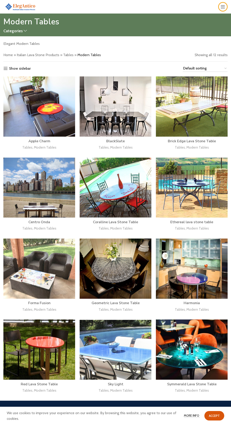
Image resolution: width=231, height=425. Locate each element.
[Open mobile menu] (223, 6)
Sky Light (115, 384)
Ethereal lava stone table (191, 222)
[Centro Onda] (39, 188)
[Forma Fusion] (39, 269)
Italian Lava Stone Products (38, 55)
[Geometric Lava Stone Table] (115, 269)
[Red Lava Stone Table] (39, 349)
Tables (68, 55)
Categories (13, 31)
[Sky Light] (115, 349)
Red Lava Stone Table (39, 384)
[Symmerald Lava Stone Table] (192, 349)
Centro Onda (39, 222)
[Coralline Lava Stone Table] (115, 188)
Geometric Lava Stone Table (116, 303)
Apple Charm (39, 141)
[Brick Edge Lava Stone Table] (192, 106)
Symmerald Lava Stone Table (192, 384)
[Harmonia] (192, 269)
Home (8, 55)
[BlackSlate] (115, 106)
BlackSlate (115, 141)
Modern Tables (45, 147)
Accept (214, 416)
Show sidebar (20, 68)
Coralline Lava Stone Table (115, 222)
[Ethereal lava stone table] (192, 188)
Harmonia (192, 303)
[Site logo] (20, 6)
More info (192, 415)
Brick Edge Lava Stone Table (192, 141)
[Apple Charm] (39, 106)
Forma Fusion (39, 303)
